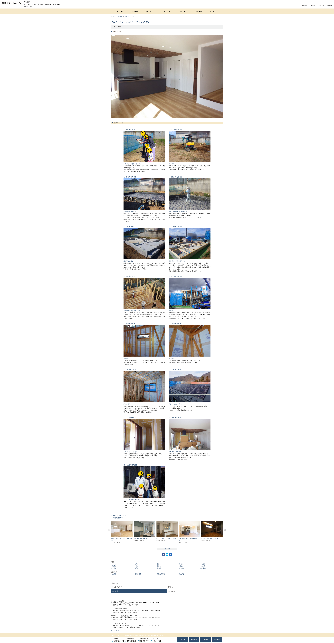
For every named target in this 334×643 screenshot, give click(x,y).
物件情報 (329, 5)
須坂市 (181, 564)
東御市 (159, 566)
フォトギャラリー (117, 587)
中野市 (136, 566)
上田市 (136, 564)
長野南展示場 (161, 574)
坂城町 (114, 566)
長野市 (203, 564)
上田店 (114, 574)
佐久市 (203, 566)
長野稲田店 (138, 574)
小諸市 (181, 566)
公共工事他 (182, 11)
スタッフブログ (215, 11)
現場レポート (172, 587)
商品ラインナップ (151, 11)
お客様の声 (171, 591)
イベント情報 (119, 11)
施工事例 (135, 11)
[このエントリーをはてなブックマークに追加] (170, 554)
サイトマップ (116, 630)
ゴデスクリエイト (161, 635)
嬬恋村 (136, 568)
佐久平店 (181, 574)
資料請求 (313, 5)
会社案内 (199, 11)
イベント (321, 5)
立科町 (114, 568)
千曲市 (159, 564)
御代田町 (181, 568)
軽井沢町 (204, 568)
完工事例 (115, 591)
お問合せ (304, 5)
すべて (114, 564)
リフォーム (167, 11)
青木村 (159, 568)
